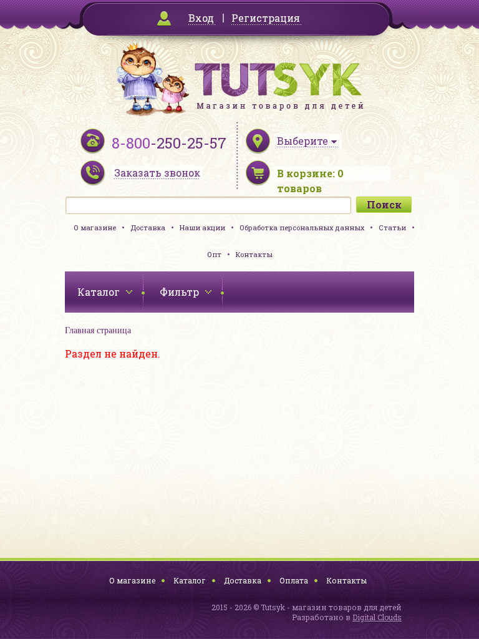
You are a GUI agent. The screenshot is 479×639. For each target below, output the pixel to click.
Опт (214, 254)
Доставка (147, 227)
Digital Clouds (377, 617)
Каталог (189, 580)
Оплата (293, 580)
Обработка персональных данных (302, 227)
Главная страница (98, 330)
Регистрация (265, 17)
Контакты (254, 254)
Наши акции (202, 227)
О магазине (95, 227)
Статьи (392, 227)
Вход (201, 17)
